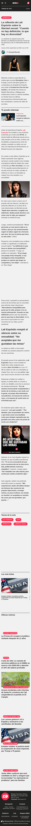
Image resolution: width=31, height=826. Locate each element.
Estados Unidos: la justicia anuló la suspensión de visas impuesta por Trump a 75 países (15, 748)
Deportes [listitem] (27, 8)
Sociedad (11, 807)
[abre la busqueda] (5, 3)
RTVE (18, 519)
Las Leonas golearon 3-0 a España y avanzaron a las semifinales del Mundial (12, 721)
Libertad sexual (20, 524)
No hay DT (12, 808)
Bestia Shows (6, 808)
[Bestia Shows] (15, 3)
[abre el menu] (2, 3)
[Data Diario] (27, 3)
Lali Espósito (7, 519)
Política (6, 807)
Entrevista (6, 524)
